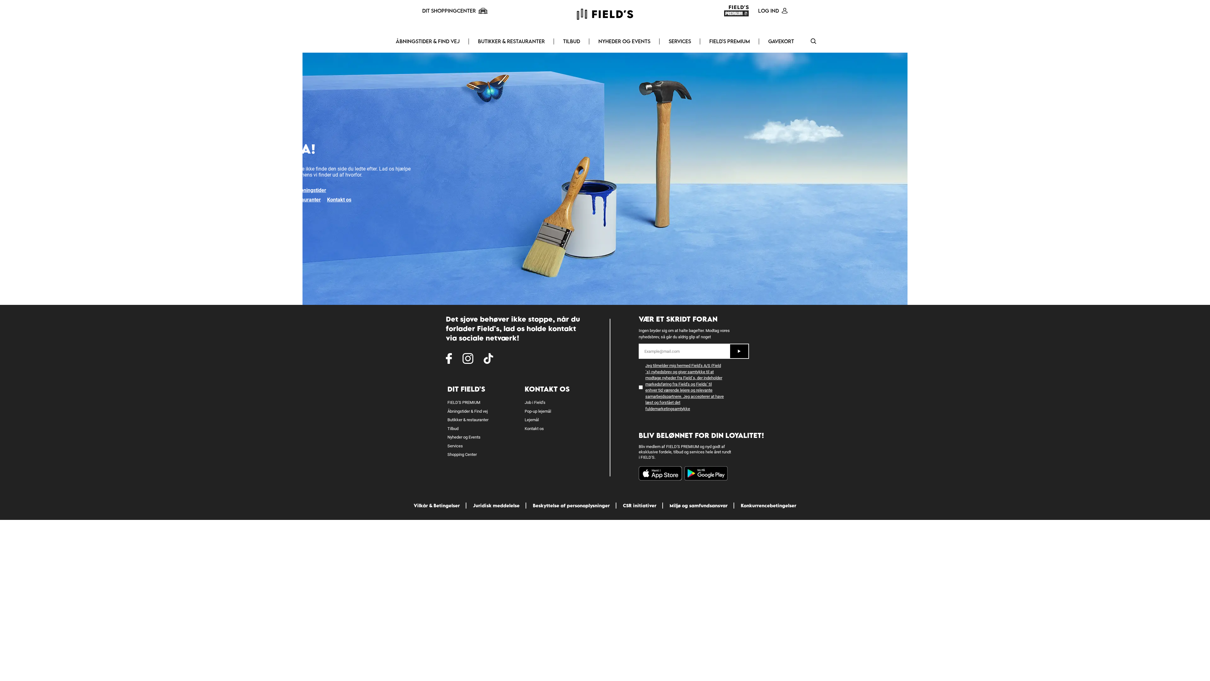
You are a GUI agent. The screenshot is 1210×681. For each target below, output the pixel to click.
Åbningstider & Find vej (428, 41)
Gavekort (781, 41)
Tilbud (571, 41)
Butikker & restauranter (467, 419)
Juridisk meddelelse (496, 505)
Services (680, 41)
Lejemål (532, 419)
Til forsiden (278, 190)
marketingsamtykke (672, 408)
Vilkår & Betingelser (437, 505)
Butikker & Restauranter (511, 41)
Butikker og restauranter (293, 200)
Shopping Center (462, 454)
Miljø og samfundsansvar (699, 505)
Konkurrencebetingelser (768, 505)
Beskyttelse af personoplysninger (571, 505)
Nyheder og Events (464, 437)
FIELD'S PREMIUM (729, 41)
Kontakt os (339, 200)
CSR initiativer (639, 505)
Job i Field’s (535, 402)
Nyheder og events (624, 41)
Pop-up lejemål (538, 411)
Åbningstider (311, 190)
